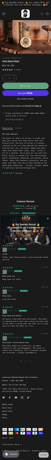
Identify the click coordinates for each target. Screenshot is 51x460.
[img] (8, 245)
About (4, 418)
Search (4, 438)
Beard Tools (7, 411)
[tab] (8, 128)
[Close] (47, 218)
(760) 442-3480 (16, 380)
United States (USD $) (11, 444)
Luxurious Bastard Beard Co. (19, 451)
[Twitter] (16, 239)
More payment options (25, 98)
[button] (8, 173)
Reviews (18, 128)
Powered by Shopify (39, 451)
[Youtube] (26, 239)
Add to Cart (25, 86)
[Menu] (3, 13)
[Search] (41, 14)
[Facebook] (21, 239)
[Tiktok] (36, 239)
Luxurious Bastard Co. (12, 58)
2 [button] (24, 361)
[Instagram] (31, 239)
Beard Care (7, 408)
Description (7, 128)
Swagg (4, 414)
